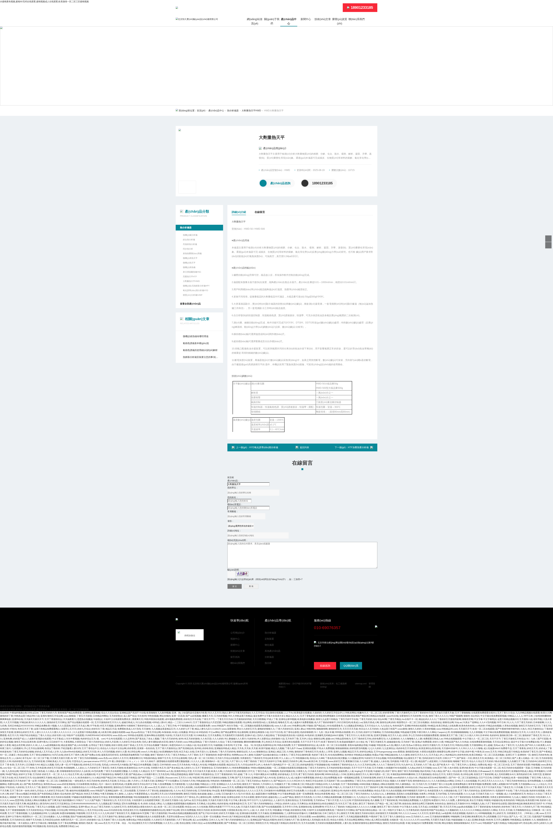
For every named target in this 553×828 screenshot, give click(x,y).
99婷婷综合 (25, 771)
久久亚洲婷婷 (392, 738)
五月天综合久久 (372, 725)
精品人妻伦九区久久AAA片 (208, 729)
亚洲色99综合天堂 (183, 771)
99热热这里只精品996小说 (26, 716)
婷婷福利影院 (306, 764)
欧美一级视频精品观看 (348, 777)
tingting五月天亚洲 (363, 771)
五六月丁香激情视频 (17, 813)
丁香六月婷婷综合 (95, 742)
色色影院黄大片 (435, 790)
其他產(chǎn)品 (272, 651)
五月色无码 (163, 774)
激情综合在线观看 (288, 816)
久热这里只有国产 (388, 729)
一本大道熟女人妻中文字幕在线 (31, 823)
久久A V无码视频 (488, 722)
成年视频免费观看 (173, 719)
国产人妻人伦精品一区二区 (525, 758)
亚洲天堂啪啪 (380, 735)
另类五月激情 (116, 768)
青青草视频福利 (228, 790)
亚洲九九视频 (340, 751)
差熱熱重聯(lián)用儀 (192, 253)
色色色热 (472, 771)
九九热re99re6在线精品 (71, 751)
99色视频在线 (302, 758)
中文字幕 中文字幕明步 (485, 719)
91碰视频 (217, 745)
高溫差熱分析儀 (190, 244)
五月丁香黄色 (519, 748)
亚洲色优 (272, 722)
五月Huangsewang (383, 751)
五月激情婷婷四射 (242, 719)
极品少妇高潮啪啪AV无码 (166, 751)
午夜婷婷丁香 (375, 816)
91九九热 (235, 806)
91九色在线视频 (143, 722)
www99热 (424, 819)
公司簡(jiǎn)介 (237, 633)
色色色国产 (398, 725)
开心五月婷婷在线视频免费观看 (424, 735)
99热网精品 (307, 787)
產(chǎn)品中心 (289, 21)
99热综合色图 (461, 745)
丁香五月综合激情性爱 (299, 755)
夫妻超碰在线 (450, 790)
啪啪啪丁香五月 (460, 761)
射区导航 (537, 719)
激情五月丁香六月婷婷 (388, 806)
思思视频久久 (348, 797)
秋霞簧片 (435, 800)
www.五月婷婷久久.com (417, 816)
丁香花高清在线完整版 (336, 758)
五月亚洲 (323, 761)
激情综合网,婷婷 (387, 722)
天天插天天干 (465, 729)
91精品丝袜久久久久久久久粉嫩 (360, 806)
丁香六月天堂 (332, 800)
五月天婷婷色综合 (34, 810)
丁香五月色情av (178, 755)
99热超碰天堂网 (408, 732)
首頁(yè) (201, 110)
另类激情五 (245, 758)
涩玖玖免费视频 (129, 803)
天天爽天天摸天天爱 (59, 758)
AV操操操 (166, 732)
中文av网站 (214, 732)
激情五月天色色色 (303, 797)
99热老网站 (350, 712)
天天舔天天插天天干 (33, 719)
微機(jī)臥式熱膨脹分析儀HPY (196, 286)
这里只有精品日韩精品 (66, 806)
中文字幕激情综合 (105, 774)
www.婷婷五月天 (336, 761)
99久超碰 (237, 774)
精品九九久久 (292, 716)
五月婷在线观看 (455, 794)
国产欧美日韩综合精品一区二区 (371, 810)
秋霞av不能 (377, 755)
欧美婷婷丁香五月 (529, 751)
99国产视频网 (455, 716)
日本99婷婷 (165, 764)
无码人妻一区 (61, 764)
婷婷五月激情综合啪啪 (215, 777)
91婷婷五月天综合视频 (375, 758)
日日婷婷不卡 (55, 742)
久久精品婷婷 (323, 790)
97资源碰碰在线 (322, 764)
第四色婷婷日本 (524, 774)
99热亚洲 (381, 745)
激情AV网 (319, 774)
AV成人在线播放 (180, 732)
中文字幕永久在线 (408, 806)
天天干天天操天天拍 (491, 787)
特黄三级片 (5, 748)
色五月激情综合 (535, 729)
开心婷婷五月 (499, 813)
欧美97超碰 (264, 748)
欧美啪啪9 (151, 712)
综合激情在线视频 (274, 712)
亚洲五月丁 (511, 755)
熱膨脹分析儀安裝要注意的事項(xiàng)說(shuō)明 (201, 357)
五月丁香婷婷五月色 (361, 738)
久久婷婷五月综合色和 (130, 742)
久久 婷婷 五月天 (263, 810)
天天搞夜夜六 (69, 719)
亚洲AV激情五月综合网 (51, 716)
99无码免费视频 (395, 758)
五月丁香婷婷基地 (481, 806)
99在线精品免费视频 (408, 800)
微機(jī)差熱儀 (189, 267)
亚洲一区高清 (178, 716)
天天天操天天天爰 (201, 771)
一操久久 (66, 787)
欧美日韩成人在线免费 (447, 725)
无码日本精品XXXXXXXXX (21, 725)
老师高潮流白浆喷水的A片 (140, 806)
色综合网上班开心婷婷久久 (536, 823)
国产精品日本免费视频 (140, 764)
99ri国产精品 (11, 774)
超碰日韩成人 (128, 722)
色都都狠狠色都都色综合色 (152, 810)
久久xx (252, 751)
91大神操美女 (200, 735)
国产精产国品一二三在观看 (151, 777)
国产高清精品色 (185, 748)
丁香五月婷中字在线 (348, 719)
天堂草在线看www (175, 816)
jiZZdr (35, 712)
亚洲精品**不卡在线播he (167, 781)
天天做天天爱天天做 (444, 712)
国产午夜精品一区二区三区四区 (239, 823)
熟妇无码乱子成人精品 (431, 771)
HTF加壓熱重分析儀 (358, 447)
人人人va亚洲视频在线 (49, 745)
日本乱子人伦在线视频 (466, 781)
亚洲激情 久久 (529, 819)
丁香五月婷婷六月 (48, 712)
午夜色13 (479, 751)
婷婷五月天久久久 (419, 755)
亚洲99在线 (17, 719)
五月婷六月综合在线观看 (227, 758)
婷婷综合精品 (366, 751)
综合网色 (247, 722)
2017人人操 (248, 810)
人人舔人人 (159, 725)
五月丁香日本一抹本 (19, 790)
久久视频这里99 (355, 758)
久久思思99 (424, 800)
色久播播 (374, 800)
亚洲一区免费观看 (305, 794)
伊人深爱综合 (263, 738)
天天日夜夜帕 (259, 719)
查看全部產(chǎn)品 (190, 303)
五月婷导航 (441, 794)
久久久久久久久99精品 (470, 810)
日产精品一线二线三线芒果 (388, 803)
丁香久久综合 (44, 735)
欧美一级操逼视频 (520, 777)
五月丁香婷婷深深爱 (520, 764)
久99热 (290, 751)
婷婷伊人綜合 (289, 803)
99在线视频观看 (141, 797)
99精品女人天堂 (207, 784)
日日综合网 (62, 810)
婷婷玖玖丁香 (97, 729)
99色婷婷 (214, 781)
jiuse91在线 (392, 716)
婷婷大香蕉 (116, 745)
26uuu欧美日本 (310, 761)
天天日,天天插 (505, 810)
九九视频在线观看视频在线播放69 (179, 803)
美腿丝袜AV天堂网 (140, 813)
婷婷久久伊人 (167, 787)
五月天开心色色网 (183, 787)
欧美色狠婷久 (84, 777)
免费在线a (131, 819)
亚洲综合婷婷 (233, 797)
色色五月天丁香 (25, 729)
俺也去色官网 (18, 745)
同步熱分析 (188, 249)
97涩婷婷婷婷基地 (360, 800)
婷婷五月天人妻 (139, 787)
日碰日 (155, 764)
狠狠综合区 (242, 751)
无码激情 (394, 761)
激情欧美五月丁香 (448, 735)
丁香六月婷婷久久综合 (213, 742)
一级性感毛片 (79, 781)
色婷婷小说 (545, 800)
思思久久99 (5, 761)
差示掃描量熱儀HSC (192, 272)
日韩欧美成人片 (53, 761)
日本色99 (227, 745)
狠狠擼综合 (261, 751)
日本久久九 (214, 819)
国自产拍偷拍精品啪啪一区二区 (86, 816)
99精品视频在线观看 (232, 722)
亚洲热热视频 (309, 748)
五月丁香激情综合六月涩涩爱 (207, 722)
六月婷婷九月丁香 (530, 806)
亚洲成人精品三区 (277, 751)
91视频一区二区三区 (47, 781)
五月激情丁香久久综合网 (440, 784)
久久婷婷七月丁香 (185, 729)
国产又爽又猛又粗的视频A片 (61, 800)
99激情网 (80, 813)
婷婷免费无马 (378, 738)
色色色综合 (440, 803)
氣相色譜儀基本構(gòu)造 (196, 343)
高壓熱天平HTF (190, 276)
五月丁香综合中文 (90, 748)
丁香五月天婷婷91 (316, 768)
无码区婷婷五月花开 (432, 758)
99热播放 (277, 810)
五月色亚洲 (40, 768)
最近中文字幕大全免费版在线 (525, 742)
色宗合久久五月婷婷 (368, 729)
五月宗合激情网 (179, 758)
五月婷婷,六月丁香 (422, 764)
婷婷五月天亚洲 (54, 768)
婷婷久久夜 (438, 742)
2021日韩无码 (343, 722)
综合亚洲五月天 (204, 745)
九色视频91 (17, 748)
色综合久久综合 (534, 794)
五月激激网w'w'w (526, 784)
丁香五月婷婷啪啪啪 (87, 758)
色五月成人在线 (186, 751)
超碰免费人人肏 (346, 771)
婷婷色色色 (462, 755)
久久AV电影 (334, 784)
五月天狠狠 (377, 768)
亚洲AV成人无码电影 (310, 819)
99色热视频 (152, 716)
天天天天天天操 (350, 729)
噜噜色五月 (283, 722)
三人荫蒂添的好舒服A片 (295, 813)
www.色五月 (154, 787)
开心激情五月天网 (345, 813)
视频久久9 (395, 781)
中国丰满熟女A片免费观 (265, 774)
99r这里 (215, 790)
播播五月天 (207, 716)
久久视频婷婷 (451, 810)
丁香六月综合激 (520, 790)
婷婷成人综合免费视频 (326, 777)
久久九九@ (469, 794)
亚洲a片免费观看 (423, 742)
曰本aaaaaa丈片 (486, 771)
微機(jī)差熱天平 (190, 258)
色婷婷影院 (17, 761)
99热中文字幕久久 (396, 810)
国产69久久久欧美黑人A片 (537, 745)
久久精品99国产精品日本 (104, 777)
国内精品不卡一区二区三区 (286, 764)
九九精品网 (53, 813)
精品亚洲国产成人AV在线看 (74, 745)
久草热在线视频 (509, 725)
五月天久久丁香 (32, 787)
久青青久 (283, 755)
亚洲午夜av (83, 806)
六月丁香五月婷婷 (523, 722)
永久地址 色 (361, 742)
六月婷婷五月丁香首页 (98, 768)
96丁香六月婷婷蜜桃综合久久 (235, 819)
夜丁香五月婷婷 (306, 774)
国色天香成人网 (371, 722)
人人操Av (128, 794)
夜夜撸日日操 (352, 761)
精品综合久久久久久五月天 (250, 790)
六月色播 (518, 787)
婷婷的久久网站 (489, 810)
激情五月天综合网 (323, 787)
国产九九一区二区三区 (520, 816)
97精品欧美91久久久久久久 (33, 722)
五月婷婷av (319, 800)
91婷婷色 (251, 738)
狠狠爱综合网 (443, 751)
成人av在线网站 (200, 819)
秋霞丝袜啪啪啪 (67, 813)
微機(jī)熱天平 (189, 263)
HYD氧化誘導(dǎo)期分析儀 (263, 447)
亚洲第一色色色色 (145, 748)
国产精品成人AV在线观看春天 (328, 725)
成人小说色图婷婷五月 (515, 794)
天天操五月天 (447, 745)
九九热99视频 (164, 712)
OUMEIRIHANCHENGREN (98, 735)
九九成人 (516, 797)
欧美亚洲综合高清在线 (430, 748)
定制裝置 (269, 639)
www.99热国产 (219, 725)
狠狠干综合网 (172, 810)
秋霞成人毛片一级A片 (100, 784)
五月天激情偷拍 (423, 774)
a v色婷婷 (480, 725)
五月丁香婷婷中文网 (373, 787)
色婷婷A (12, 806)
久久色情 (133, 771)
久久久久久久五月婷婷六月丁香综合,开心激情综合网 (186, 797)
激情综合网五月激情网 (423, 803)
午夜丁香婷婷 (250, 761)
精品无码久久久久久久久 (65, 777)
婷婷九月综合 (83, 729)
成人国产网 (25, 784)
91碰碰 (372, 745)
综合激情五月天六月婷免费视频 (147, 823)
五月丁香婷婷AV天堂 (423, 712)
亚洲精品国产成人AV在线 (263, 777)
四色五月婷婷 (203, 810)
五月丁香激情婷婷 (208, 755)
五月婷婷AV (531, 761)
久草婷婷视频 (428, 729)
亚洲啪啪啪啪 (276, 813)
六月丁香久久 (235, 761)
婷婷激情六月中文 (245, 771)
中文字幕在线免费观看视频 (493, 716)
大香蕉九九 (301, 771)
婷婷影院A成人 (260, 722)
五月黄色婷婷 (412, 810)
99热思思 (332, 771)
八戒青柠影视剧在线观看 (39, 738)
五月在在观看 (247, 797)
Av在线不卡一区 (410, 719)
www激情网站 (347, 781)
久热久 (523, 729)
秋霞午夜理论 (224, 755)
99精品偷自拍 (390, 755)
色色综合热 (52, 826)
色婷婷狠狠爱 (306, 732)
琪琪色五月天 (261, 823)
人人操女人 (80, 768)
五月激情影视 (178, 784)
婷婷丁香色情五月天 (120, 813)
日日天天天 (91, 813)
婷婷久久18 (31, 745)
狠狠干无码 (406, 781)
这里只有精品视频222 (507, 719)
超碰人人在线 (213, 794)
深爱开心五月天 (68, 729)
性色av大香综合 (414, 745)
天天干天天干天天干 (310, 742)
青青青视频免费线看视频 (120, 797)
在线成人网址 (155, 803)
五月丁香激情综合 (53, 719)
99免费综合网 (298, 725)
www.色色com (119, 735)
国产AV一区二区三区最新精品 (463, 777)
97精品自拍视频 (493, 725)
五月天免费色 (214, 735)
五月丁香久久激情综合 (394, 816)
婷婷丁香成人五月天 (133, 745)
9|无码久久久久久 (193, 816)
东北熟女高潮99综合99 (265, 745)
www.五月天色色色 (181, 764)
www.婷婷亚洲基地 (66, 784)
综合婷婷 (4, 712)
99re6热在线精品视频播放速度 (182, 813)
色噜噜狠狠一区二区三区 (232, 781)
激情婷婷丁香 (6, 716)
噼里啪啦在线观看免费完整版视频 (173, 761)
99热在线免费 (283, 745)
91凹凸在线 (57, 755)
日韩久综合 (196, 823)
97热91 (13, 729)
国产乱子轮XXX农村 (208, 813)
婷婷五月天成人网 (80, 725)
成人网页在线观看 (380, 819)
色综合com (190, 806)
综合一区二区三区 (16, 768)
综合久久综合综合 (109, 712)
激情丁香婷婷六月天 (160, 755)
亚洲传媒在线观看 (248, 813)
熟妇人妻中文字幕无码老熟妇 (236, 712)
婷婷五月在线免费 (295, 790)
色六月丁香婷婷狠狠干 (325, 722)
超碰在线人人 (274, 797)
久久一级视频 (496, 794)
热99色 (198, 748)
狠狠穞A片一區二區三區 (216, 761)
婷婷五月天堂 (89, 751)
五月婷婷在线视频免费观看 (328, 823)
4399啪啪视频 (485, 813)
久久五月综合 (257, 712)
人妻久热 (346, 823)
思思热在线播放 (84, 719)
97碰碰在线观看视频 (81, 797)
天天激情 (146, 729)
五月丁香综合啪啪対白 (40, 755)
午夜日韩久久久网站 (426, 732)
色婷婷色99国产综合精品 (432, 810)
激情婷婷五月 (334, 729)
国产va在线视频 (193, 716)
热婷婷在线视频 (537, 790)
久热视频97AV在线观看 (395, 768)
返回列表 (304, 447)
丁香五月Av (360, 781)
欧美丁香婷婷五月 (329, 742)
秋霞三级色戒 (38, 771)
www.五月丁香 (439, 768)
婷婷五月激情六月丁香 (288, 819)
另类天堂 (537, 774)
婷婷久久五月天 (120, 758)
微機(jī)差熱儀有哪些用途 (196, 336)
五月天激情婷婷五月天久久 (108, 722)
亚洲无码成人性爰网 (122, 784)
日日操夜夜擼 (82, 784)
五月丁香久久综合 (506, 712)
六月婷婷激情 (445, 761)
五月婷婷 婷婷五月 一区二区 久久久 (50, 774)
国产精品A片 (280, 781)
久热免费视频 (164, 784)
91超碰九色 (378, 771)
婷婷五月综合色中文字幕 (145, 784)
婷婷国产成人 (19, 738)
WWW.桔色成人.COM (335, 774)
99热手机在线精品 (28, 735)
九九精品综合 (271, 787)
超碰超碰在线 (393, 742)
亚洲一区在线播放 (212, 816)
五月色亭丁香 (291, 738)
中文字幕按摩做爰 (286, 794)
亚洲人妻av (299, 729)
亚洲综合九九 (283, 777)
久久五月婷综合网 (366, 764)
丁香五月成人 (262, 771)
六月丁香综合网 (183, 819)
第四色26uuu (49, 784)
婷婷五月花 (474, 787)
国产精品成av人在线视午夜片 (143, 774)
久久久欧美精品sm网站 (442, 781)
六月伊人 (135, 781)
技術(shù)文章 (323, 19)
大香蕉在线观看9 (428, 751)
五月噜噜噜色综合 (522, 810)
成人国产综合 (129, 716)
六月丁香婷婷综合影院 (496, 803)
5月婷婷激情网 (175, 794)
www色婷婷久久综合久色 (405, 777)
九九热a (411, 768)
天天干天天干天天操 (361, 768)
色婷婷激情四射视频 (21, 826)
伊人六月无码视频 (106, 751)
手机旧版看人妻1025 (71, 748)
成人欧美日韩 (104, 732)
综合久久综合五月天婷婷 (481, 761)
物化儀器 (269, 645)
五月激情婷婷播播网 (439, 816)
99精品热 (520, 800)
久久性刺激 (202, 806)
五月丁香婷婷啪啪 (349, 784)
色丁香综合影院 (291, 732)
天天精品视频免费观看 (357, 816)
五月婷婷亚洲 (38, 761)
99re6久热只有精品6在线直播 (236, 816)
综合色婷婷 (65, 794)
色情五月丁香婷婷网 (483, 774)
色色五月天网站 (91, 794)
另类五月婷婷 (452, 774)
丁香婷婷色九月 (108, 800)
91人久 (510, 722)
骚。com (101, 738)
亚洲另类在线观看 (290, 742)
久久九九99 (345, 800)
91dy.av (458, 722)
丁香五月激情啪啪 (234, 742)
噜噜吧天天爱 (121, 774)
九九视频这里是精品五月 (163, 729)
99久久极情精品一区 (405, 784)
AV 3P (73, 758)
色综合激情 (22, 755)
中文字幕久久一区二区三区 (475, 738)
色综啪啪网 (69, 768)
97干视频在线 (75, 764)
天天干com (476, 823)
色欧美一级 (91, 823)
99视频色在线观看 (216, 764)
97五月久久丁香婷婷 (334, 806)
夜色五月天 (478, 758)
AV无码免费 (97, 771)
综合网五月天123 (159, 794)
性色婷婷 (496, 806)
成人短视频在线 (87, 774)
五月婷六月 (421, 784)
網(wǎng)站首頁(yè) (255, 21)
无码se (496, 745)
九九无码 (66, 761)
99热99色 (310, 729)
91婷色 (168, 735)
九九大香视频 (475, 732)
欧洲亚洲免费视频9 (325, 716)
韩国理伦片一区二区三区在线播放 (413, 722)
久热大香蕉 (452, 768)
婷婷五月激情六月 (431, 745)
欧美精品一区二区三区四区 (498, 758)
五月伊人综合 (306, 738)
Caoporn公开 (443, 732)
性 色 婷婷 (143, 803)
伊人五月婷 (357, 732)
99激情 (487, 800)
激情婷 (82, 823)
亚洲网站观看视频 (91, 712)
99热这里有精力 (343, 738)
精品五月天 (353, 751)
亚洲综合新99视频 (287, 719)
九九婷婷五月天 (118, 806)
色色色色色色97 (502, 771)
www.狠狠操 (69, 716)
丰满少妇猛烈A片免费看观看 (419, 823)
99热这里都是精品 (179, 774)
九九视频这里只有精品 (109, 803)
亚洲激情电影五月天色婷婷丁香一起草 (18, 781)
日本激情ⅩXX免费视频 (274, 790)
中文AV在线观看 (114, 738)
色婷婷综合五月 (87, 738)
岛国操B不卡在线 (503, 790)
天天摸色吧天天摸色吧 (233, 735)
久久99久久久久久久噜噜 (470, 748)
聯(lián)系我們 (357, 19)
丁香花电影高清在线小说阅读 (289, 735)
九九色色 (519, 745)
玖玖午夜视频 (72, 738)
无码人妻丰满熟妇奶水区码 (155, 742)
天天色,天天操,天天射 (247, 748)
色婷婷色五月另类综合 (407, 748)
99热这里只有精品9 (279, 823)
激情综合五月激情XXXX (458, 803)
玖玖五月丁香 (344, 803)
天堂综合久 (77, 761)
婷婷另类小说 (58, 735)
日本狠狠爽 (538, 722)
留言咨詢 (235, 657)
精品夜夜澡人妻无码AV (38, 803)
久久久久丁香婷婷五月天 (388, 764)
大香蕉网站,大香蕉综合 (74, 742)
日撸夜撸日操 (65, 781)
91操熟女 (97, 719)
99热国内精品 (150, 758)
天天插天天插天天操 (317, 771)
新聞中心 (306, 19)
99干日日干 (252, 800)
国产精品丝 (77, 794)
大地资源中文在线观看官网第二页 (148, 800)
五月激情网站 (475, 745)
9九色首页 (155, 797)
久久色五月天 (533, 732)
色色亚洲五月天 (130, 810)
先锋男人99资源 (426, 794)
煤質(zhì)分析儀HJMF (193, 295)
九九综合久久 (363, 797)
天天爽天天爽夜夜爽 (40, 797)
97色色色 (9, 787)
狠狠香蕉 (108, 787)
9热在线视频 (500, 761)
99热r (367, 819)
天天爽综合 (302, 803)
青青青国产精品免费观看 (70, 712)
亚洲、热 (176, 712)
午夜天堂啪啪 (106, 794)
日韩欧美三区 (297, 784)
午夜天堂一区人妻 (408, 761)
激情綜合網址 (124, 816)
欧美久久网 (546, 712)
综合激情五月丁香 (412, 758)
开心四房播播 (489, 816)
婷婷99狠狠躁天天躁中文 (414, 790)
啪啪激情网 (322, 729)
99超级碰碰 (456, 819)
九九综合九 (386, 725)
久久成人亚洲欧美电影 (474, 819)
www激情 (402, 729)
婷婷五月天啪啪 (423, 768)
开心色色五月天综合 (271, 742)
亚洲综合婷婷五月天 (24, 732)
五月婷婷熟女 (115, 716)
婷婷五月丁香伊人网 (74, 755)
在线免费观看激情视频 (480, 742)
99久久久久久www (407, 813)
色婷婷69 (494, 735)
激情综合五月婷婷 (122, 787)
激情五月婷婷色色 (540, 755)
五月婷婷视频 (220, 716)
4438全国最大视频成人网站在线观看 (376, 784)
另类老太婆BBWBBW (500, 797)
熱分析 (268, 663)
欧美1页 (325, 819)
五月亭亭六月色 (289, 806)
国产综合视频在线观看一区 (80, 722)
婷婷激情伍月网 (298, 810)
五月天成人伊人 (436, 755)
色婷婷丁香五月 (319, 755)
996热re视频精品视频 (261, 768)
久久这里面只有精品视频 (85, 732)
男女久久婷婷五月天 (246, 729)
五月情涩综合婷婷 (51, 819)
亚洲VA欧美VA (466, 768)
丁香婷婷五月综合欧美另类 (265, 758)
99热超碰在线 (202, 781)
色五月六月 (13, 735)
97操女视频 (49, 810)
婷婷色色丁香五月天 (511, 806)
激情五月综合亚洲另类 (25, 742)
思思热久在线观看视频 (407, 794)
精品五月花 (111, 729)
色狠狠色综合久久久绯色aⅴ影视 (87, 787)
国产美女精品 (173, 768)
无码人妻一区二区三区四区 (201, 758)
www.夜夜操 (398, 751)
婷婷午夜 (469, 751)
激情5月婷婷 (261, 797)
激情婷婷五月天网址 (56, 722)
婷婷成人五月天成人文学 (47, 751)
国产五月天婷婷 (242, 777)
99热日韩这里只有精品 (509, 751)
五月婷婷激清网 (368, 777)
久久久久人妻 (197, 761)
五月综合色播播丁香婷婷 (156, 745)
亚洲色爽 (7, 738)
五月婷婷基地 (204, 790)
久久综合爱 (310, 790)
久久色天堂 (205, 738)
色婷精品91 (450, 755)
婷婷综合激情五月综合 (378, 781)
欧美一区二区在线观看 (483, 729)
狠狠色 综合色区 (471, 716)
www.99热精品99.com (446, 729)
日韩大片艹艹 (449, 758)
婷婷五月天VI (271, 816)
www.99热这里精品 (192, 742)
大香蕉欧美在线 (234, 810)
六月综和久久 (267, 784)
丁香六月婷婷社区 (284, 729)
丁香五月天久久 (351, 735)
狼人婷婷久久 (187, 768)
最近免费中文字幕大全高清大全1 (269, 716)
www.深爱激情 (229, 729)
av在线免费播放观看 (213, 823)
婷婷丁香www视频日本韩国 (23, 794)
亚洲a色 (213, 751)
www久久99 (146, 751)
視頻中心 (235, 639)
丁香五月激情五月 (377, 742)
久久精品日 (144, 771)
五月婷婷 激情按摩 (416, 797)
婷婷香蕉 (131, 748)
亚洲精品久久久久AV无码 (229, 784)
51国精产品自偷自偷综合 (266, 755)
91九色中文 (406, 764)
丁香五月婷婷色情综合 (515, 781)
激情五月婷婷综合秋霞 (393, 823)
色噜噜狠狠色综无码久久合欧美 (75, 771)
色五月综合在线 (95, 810)
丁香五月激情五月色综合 (513, 738)
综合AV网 (382, 719)
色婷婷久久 (267, 781)
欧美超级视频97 (347, 742)
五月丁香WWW (157, 771)
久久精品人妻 (52, 771)
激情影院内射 (412, 751)
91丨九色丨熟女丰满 (324, 732)
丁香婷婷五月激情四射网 (449, 719)
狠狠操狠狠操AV (461, 823)
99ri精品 (431, 725)
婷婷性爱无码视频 (358, 748)
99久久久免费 (447, 800)
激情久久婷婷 (414, 729)
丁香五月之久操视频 (45, 806)
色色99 (489, 819)
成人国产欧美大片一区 (443, 764)
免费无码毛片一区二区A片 (73, 819)
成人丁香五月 (507, 745)
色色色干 (267, 764)
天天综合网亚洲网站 (354, 819)
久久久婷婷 (217, 738)
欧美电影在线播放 (302, 712)
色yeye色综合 (137, 732)
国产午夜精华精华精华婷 (507, 729)
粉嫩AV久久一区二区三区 (369, 712)
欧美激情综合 (130, 768)
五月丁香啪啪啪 (462, 712)
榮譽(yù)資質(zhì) (339, 21)
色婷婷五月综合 (99, 797)
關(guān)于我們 (271, 21)
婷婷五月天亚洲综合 (60, 803)
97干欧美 (94, 725)
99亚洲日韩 (198, 777)
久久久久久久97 (411, 819)
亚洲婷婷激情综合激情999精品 (367, 823)
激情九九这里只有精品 (326, 719)
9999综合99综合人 (77, 810)
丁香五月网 (535, 777)
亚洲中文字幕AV (13, 816)
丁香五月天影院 (84, 716)
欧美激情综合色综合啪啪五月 (323, 803)
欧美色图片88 (532, 800)
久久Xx (177, 790)
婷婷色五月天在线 (192, 719)
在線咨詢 (325, 665)
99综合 (278, 803)
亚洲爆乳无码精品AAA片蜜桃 (329, 735)
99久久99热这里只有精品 (240, 716)
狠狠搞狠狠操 (341, 748)
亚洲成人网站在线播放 (36, 800)
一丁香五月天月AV (224, 719)
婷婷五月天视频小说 (228, 813)
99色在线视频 (257, 816)
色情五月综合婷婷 (314, 781)
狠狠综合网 (448, 722)
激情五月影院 (189, 794)
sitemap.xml (361, 683)
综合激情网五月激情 (42, 777)
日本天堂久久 (201, 751)
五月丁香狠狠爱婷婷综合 (303, 745)
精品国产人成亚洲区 (428, 761)
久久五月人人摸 (170, 823)
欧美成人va (356, 722)
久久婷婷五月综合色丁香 (56, 790)
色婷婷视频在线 (287, 771)
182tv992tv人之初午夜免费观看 (453, 787)
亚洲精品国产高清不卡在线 (132, 712)
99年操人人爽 (531, 813)
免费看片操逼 (219, 797)
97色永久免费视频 (325, 748)
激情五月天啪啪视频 (51, 787)
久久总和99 (128, 738)
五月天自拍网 (307, 823)
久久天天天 (422, 813)
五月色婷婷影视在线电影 (338, 768)
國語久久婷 (399, 745)
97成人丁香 (272, 719)
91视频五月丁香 (282, 784)
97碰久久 (337, 787)
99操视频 (535, 764)
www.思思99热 (17, 800)
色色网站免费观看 (480, 797)
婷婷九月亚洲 (111, 742)
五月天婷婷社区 (17, 819)
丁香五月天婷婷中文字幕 (269, 761)
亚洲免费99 (119, 725)
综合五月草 (73, 774)
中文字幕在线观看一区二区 (488, 768)
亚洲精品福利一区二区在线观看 (120, 790)
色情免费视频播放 (240, 768)
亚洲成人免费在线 (478, 764)
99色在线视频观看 (452, 738)
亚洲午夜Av (42, 742)
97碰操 (309, 725)
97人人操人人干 (286, 758)
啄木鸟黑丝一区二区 (379, 774)
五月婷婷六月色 (187, 781)
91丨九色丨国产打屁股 (537, 738)
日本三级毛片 (328, 813)
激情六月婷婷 (175, 742)
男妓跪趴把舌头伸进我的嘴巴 (433, 777)
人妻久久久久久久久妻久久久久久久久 (53, 732)
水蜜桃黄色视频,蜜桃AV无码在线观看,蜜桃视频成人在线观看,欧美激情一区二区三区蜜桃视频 (44, 1)
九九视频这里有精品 (353, 725)
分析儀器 (269, 657)
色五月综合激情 (199, 800)
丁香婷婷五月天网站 (344, 810)
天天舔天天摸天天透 (218, 800)
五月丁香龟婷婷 (307, 716)
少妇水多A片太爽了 (335, 816)
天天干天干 (495, 738)
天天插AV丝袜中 (449, 748)
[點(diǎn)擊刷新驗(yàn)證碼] (242, 573)
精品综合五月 (233, 764)
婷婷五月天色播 (384, 777)
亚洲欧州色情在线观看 (415, 725)
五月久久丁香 (530, 787)
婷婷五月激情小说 (173, 800)
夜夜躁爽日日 (135, 758)
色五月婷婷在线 (189, 790)
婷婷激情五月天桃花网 (386, 813)
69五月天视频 (106, 725)
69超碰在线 (497, 800)
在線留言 (260, 212)
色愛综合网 (13, 784)
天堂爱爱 (259, 787)
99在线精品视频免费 (394, 787)
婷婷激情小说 (277, 738)
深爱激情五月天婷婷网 (410, 716)
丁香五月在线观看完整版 (116, 771)
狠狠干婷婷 (194, 774)
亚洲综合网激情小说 (259, 732)
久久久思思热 (64, 725)
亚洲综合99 (336, 790)
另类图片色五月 (158, 768)
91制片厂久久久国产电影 (88, 800)
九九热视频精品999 (37, 813)
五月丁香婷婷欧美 (388, 800)
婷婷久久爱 (121, 751)
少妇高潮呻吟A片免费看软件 (207, 787)
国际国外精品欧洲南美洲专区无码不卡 (526, 803)
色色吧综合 (37, 784)
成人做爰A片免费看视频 (301, 722)
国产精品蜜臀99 (228, 732)
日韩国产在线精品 (501, 777)
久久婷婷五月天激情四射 (163, 819)
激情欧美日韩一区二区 (510, 735)
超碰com (330, 738)
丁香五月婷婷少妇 (367, 719)
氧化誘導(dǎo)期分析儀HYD (195, 290)
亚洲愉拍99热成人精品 (225, 748)
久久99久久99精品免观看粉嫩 (327, 797)
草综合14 (193, 732)
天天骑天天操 (482, 794)
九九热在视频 (192, 784)
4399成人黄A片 (159, 722)
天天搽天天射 (147, 781)
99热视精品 (515, 819)
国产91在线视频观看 (271, 806)
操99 (181, 738)
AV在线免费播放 (365, 790)
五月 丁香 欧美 (7, 764)
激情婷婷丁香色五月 (532, 735)
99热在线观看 (143, 819)
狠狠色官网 (467, 719)
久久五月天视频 (10, 722)
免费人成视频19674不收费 (504, 784)
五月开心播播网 (501, 819)
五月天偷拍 (263, 813)
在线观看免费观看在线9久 (483, 712)
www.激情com (430, 787)
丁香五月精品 (394, 719)
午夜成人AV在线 (199, 764)
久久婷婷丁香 (366, 761)
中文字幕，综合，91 (243, 745)
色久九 (27, 761)
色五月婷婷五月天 (22, 777)
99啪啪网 (274, 771)
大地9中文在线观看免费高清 (117, 719)
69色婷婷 (203, 732)
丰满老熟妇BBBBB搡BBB (402, 774)
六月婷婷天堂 (229, 771)
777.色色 (30, 768)
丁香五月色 (171, 725)
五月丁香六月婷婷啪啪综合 (261, 803)
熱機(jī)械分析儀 (190, 235)
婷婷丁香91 (390, 771)
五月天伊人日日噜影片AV (27, 764)
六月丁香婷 (192, 755)
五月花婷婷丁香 (331, 781)
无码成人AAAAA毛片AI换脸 (115, 764)
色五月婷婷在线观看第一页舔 (516, 768)
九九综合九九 (376, 794)
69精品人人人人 (515, 716)
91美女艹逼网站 (470, 722)
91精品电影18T (514, 823)
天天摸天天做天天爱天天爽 (13, 803)
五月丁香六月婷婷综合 (469, 790)
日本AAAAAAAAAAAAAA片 (84, 803)
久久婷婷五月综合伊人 (333, 712)
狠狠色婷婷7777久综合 (290, 787)
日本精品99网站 (100, 716)
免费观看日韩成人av (433, 738)
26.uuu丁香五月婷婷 (100, 806)
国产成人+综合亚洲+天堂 (455, 771)
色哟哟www (237, 755)
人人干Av (288, 712)
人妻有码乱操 (462, 800)
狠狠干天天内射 (33, 819)
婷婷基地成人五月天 (287, 774)
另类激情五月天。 (515, 813)
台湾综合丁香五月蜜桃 (99, 745)
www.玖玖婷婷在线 (113, 810)
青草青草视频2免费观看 (479, 784)
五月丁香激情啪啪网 (15, 810)
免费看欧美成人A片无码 (129, 729)
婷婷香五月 (294, 823)
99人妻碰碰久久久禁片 (235, 738)
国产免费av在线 (92, 755)
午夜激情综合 (207, 774)
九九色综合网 (11, 771)
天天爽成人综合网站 (206, 803)
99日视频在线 (39, 826)
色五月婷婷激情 (191, 738)
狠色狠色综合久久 (421, 781)
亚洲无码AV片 (487, 790)
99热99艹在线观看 (75, 735)
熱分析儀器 (233, 110)
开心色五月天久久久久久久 (491, 781)
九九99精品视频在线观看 (528, 712)
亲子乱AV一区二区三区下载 (35, 758)
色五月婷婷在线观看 (60, 797)
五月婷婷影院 (545, 758)
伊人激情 (248, 755)
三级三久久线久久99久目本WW (473, 735)
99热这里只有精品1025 (316, 784)
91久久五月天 (214, 712)
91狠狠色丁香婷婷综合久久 (139, 725)
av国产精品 (287, 797)
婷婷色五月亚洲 (108, 781)
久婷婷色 (19, 787)
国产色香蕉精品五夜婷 (48, 794)
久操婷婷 (317, 712)
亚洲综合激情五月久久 (358, 774)
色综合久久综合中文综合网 (113, 748)
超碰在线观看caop (121, 732)
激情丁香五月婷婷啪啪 (408, 771)
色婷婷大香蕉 (349, 790)
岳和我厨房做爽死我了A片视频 (134, 755)
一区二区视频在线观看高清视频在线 (256, 725)
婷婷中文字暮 (457, 751)
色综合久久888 (317, 758)
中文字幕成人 (58, 738)
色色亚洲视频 (458, 813)
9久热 (425, 716)
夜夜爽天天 (137, 719)
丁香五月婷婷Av (361, 794)
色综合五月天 (438, 774)
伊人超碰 (488, 745)
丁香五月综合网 (152, 732)
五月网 (230, 777)
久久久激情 (404, 755)
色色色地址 (436, 722)
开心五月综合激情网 (33, 748)
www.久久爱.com (282, 725)
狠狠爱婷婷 (542, 819)
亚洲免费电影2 (460, 784)
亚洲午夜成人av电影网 (440, 813)
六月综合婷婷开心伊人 (251, 764)
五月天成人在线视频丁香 (430, 806)
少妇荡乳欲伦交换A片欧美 (194, 712)
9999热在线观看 (342, 732)
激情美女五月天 (518, 732)
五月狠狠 (535, 768)
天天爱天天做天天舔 (440, 819)
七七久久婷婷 (374, 748)
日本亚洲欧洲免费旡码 (471, 816)
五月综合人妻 (123, 781)
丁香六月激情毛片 (403, 712)
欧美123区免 (367, 735)
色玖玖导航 (232, 725)
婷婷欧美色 (207, 748)
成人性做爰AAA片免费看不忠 (498, 748)
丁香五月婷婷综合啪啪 (23, 751)
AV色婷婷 (309, 735)
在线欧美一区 (396, 819)
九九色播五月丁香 (516, 761)
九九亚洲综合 (388, 748)
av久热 (390, 745)
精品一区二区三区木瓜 (498, 764)
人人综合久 (541, 784)
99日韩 (437, 823)
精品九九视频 (277, 748)
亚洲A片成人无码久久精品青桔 (259, 735)
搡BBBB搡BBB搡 (252, 742)
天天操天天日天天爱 (183, 735)
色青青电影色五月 (237, 803)
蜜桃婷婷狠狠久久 (266, 729)
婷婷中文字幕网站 (372, 732)
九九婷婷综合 (265, 800)
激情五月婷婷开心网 (292, 761)
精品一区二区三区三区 (342, 794)
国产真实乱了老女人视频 (147, 738)
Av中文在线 (144, 768)
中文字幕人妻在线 (237, 800)
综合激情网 (242, 732)
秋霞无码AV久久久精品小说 (183, 745)
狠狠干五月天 (164, 758)
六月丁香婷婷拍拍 (461, 797)
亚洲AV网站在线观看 (154, 735)
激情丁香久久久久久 (438, 716)
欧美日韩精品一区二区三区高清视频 (486, 755)
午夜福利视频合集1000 (21, 712)
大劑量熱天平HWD (251, 110)
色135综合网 (134, 751)
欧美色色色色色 (466, 725)
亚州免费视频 (534, 781)
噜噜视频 (52, 823)
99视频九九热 (477, 803)
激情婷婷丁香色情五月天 (306, 751)
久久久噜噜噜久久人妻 (411, 738)
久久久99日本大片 (295, 781)
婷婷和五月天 (544, 761)
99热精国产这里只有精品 (494, 823)
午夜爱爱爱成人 (141, 794)
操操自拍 (406, 803)
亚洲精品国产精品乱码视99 (263, 819)
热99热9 (349, 755)
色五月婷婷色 (93, 781)
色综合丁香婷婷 (52, 748)
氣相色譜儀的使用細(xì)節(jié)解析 (200, 350)
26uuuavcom (171, 777)
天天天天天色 (124, 800)
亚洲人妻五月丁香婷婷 (363, 803)
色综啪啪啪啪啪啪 (459, 732)
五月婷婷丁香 (407, 742)
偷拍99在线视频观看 (79, 790)
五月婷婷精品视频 (390, 732)
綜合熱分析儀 (189, 239)
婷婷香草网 (388, 712)
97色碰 (286, 810)
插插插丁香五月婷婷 (19, 797)
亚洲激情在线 (305, 806)
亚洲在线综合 (291, 800)
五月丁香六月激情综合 (166, 748)
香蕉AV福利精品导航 (358, 745)
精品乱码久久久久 (427, 719)
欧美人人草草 (325, 751)
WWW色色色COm (414, 787)
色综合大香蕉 (336, 819)
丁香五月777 (208, 719)
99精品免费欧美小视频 (45, 725)
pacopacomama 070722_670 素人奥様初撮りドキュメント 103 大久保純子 (120, 761)
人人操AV (16, 758)
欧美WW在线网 (218, 810)
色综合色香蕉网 (322, 794)
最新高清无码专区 (110, 755)
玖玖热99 (142, 716)
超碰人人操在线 (381, 761)
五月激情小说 (525, 719)
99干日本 (528, 716)
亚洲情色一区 (524, 755)
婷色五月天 (532, 748)
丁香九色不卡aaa (293, 748)
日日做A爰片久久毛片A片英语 (235, 794)
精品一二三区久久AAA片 (180, 722)
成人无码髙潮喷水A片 (504, 774)
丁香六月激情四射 (158, 813)
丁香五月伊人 (461, 764)
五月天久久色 (184, 777)
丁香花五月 (507, 787)
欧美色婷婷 (509, 800)
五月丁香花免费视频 (67, 823)
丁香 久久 (247, 774)
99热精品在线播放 (362, 755)
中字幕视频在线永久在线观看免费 (194, 725)
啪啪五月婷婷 (528, 797)
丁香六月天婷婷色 (168, 738)
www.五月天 (491, 751)
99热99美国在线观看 (154, 719)
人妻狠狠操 (390, 794)
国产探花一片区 (464, 758)
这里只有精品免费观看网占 (47, 729)
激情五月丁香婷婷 (250, 784)
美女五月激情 (476, 800)
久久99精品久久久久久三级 (439, 797)
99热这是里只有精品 (127, 777)
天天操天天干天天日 (352, 787)
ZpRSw (187, 800)
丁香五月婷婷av (253, 781)
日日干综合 (502, 816)
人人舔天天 (278, 800)
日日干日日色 (276, 732)
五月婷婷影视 (305, 800)
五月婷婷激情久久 (222, 768)
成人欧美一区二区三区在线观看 (331, 745)
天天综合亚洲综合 (501, 742)
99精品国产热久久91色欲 (457, 742)
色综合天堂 (379, 790)
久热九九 (546, 777)
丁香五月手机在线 (25, 806)
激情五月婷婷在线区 (364, 813)
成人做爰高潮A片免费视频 (264, 794)
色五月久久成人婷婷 (397, 735)
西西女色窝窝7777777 (219, 806)
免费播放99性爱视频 (244, 787)
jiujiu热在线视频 (464, 806)
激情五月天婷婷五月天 (529, 725)
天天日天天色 (449, 806)
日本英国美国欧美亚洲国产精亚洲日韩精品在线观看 (361, 716)
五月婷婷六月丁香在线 (147, 790)
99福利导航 (376, 797)
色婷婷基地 (222, 803)
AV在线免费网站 (336, 755)
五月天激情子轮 (109, 816)
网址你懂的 (165, 716)
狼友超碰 (202, 794)
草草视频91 (539, 771)
